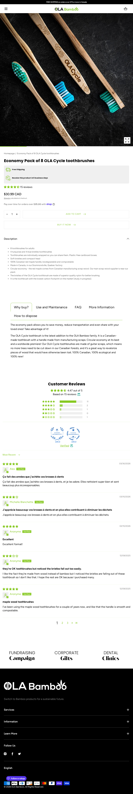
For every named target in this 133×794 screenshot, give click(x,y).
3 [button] (67, 622)
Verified (64, 445)
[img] (10, 464)
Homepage (9, 153)
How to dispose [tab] (25, 316)
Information (11, 721)
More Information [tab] (101, 307)
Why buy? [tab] (21, 307)
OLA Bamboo (17, 787)
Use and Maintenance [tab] (51, 307)
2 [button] (62, 622)
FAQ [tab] (78, 307)
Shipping (7, 198)
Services (9, 709)
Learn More (10, 733)
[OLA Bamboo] (66, 8)
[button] (6, 9)
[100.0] (57, 433)
